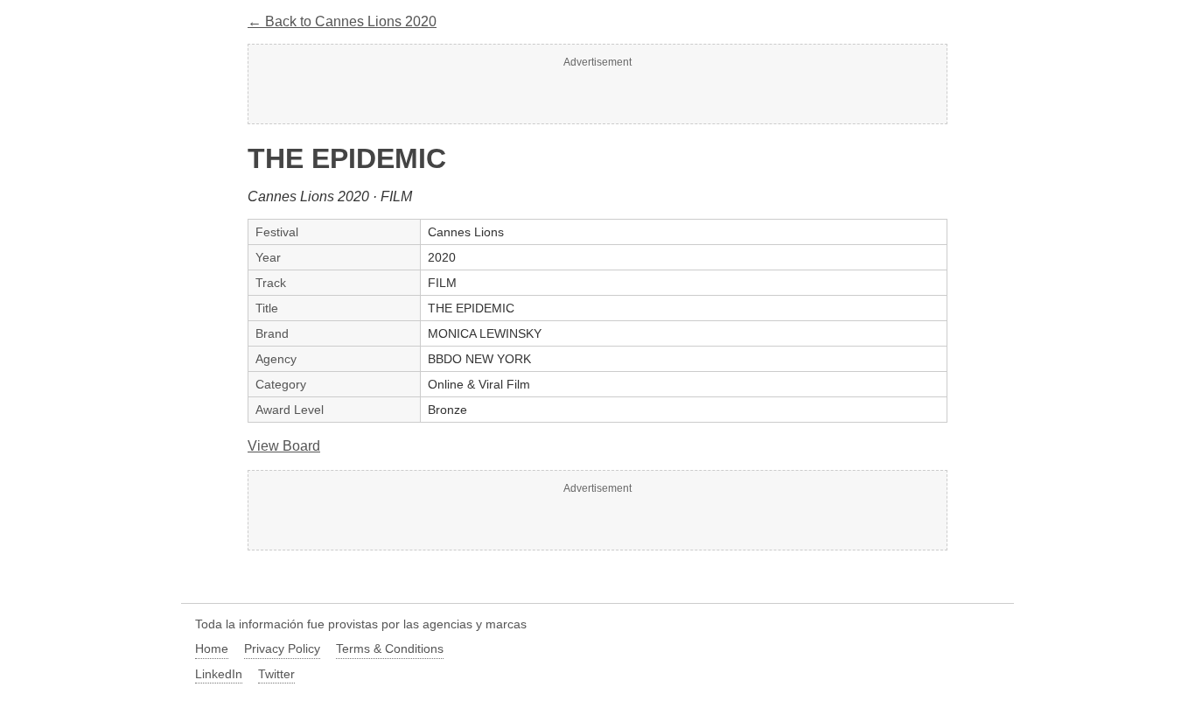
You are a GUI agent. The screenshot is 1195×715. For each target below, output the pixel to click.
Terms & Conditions (390, 648)
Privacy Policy (282, 648)
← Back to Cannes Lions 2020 (342, 21)
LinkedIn (218, 674)
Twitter (276, 674)
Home (211, 648)
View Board (284, 445)
